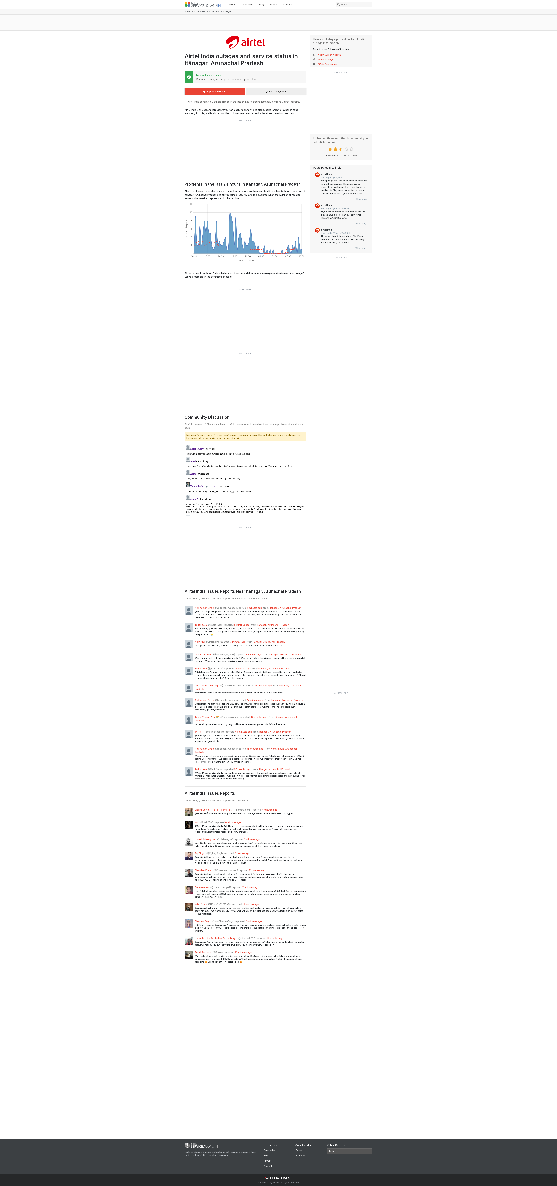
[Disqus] (245, 480)
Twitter (298, 1150)
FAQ (261, 4)
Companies (248, 4)
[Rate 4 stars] (346, 149)
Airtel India (214, 11)
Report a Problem (216, 91)
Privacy (273, 4)
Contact (287, 4)
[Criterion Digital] (278, 1178)
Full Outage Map (278, 91)
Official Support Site (327, 64)
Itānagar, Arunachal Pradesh (285, 607)
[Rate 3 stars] (341, 149)
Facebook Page (325, 59)
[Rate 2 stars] (336, 149)
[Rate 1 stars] (330, 149)
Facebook (300, 1155)
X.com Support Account (329, 54)
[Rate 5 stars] (352, 149)
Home (232, 4)
